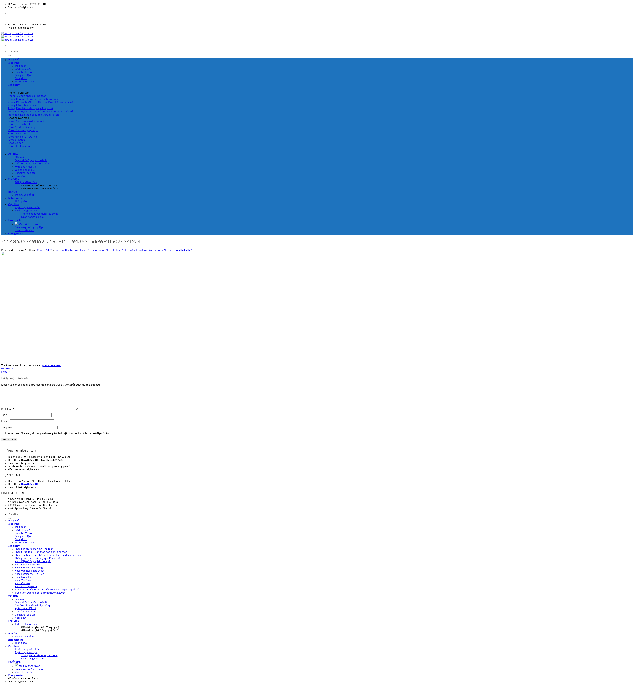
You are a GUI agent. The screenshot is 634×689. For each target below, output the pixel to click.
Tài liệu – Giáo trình (26, 182)
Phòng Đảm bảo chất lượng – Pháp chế (37, 558)
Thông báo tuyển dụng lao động (39, 213)
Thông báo (21, 201)
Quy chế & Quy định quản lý (31, 160)
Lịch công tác (15, 198)
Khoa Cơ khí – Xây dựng (29, 567)
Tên (4, 415)
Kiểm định (20, 176)
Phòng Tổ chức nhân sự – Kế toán (34, 549)
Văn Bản (13, 154)
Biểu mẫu (20, 157)
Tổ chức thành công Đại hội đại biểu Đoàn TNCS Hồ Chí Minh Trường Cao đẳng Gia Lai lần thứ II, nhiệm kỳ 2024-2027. (124, 250)
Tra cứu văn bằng (24, 195)
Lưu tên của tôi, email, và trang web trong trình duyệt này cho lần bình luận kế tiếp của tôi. (57, 433)
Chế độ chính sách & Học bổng (32, 163)
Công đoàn (21, 78)
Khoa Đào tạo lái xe (26, 586)
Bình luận (7, 409)
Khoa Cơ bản (22, 583)
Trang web (7, 427)
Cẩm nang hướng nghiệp (29, 227)
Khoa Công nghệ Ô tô (27, 564)
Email (5, 421)
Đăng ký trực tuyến (29, 224)
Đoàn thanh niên (24, 81)
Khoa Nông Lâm (24, 577)
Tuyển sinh (14, 220)
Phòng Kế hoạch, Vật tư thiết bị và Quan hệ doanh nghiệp (48, 555)
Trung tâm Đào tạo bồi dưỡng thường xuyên (40, 592)
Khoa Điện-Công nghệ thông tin (33, 561)
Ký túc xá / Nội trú (25, 166)
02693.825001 (29, 484)
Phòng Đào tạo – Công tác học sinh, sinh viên (41, 552)
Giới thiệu (14, 62)
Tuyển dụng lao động (26, 210)
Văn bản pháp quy (25, 170)
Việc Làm (13, 204)
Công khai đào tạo (25, 173)
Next (5, 371)
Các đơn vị (14, 84)
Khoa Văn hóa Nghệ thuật (29, 570)
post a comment (51, 365)
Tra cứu (12, 191)
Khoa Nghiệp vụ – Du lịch (29, 574)
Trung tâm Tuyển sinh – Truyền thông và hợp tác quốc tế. (47, 589)
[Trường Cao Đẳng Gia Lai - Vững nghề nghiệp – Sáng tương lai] (17, 36)
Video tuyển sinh (24, 230)
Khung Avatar (16, 233)
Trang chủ (13, 59)
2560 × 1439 (44, 250)
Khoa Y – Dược (23, 580)
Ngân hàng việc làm (32, 217)
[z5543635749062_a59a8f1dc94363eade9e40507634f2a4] (100, 362)
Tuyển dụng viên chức (27, 207)
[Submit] (9, 55)
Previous (8, 368)
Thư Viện (13, 179)
